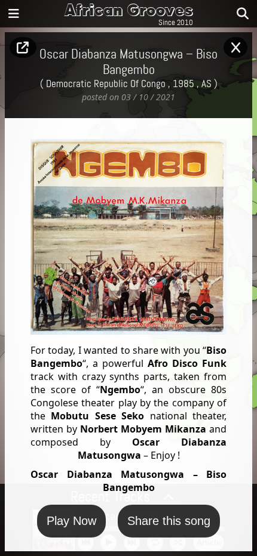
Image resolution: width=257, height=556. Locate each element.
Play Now (71, 520)
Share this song (168, 520)
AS (206, 84)
